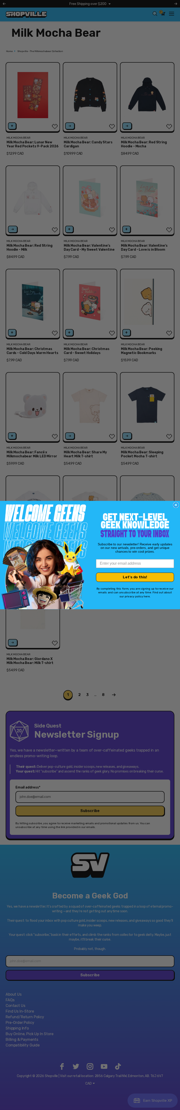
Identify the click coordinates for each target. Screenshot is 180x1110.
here (147, 596)
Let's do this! (135, 577)
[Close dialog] (175, 505)
